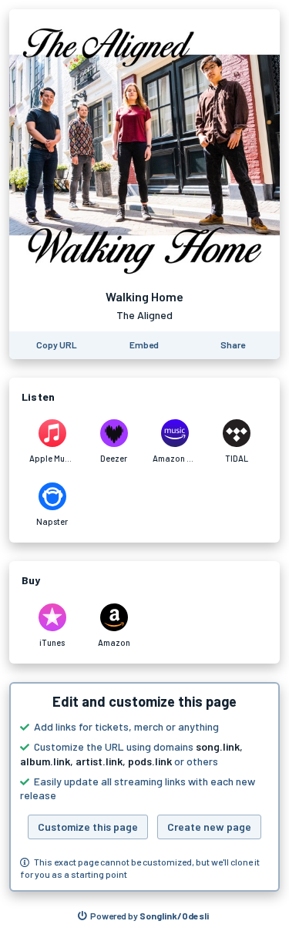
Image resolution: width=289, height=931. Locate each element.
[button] (144, 787)
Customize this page (88, 826)
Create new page (209, 826)
